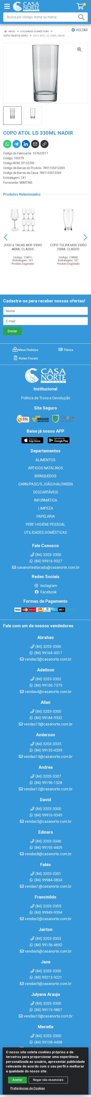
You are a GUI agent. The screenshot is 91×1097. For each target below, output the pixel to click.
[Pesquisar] (82, 17)
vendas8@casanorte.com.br (48, 854)
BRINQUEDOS (45, 476)
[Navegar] (5, 237)
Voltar (81, 30)
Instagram (48, 586)
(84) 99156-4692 (48, 945)
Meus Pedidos (28, 350)
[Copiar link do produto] (44, 144)
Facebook (48, 592)
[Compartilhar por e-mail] (35, 144)
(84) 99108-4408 (48, 1042)
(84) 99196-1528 (48, 783)
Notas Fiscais (28, 358)
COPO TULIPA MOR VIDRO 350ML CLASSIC (68, 247)
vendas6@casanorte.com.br (48, 951)
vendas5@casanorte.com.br (48, 659)
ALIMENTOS (45, 460)
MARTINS (26, 182)
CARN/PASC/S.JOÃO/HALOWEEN (45, 484)
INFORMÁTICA (45, 500)
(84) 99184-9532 (48, 718)
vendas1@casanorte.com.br (48, 886)
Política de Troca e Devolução (45, 398)
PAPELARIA (45, 516)
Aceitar (17, 1080)
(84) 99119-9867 (48, 1010)
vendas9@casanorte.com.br (48, 984)
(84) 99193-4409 (48, 847)
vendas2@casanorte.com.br (48, 919)
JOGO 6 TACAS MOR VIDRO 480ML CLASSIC (23, 247)
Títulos (68, 350)
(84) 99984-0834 (48, 880)
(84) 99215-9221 (48, 977)
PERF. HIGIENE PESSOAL (45, 524)
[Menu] (7, 6)
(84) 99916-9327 (48, 561)
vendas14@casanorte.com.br (48, 757)
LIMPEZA (45, 508)
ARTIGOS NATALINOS (45, 468)
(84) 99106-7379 (48, 685)
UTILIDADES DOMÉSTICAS (45, 532)
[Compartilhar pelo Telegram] (16, 144)
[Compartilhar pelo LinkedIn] (26, 144)
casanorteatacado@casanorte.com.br (48, 567)
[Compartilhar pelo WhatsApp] (7, 144)
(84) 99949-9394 (48, 912)
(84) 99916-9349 (48, 815)
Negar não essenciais (48, 1080)
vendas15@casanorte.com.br (48, 724)
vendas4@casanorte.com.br (48, 692)
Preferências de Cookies (27, 1088)
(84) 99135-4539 (48, 750)
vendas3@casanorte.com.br (48, 821)
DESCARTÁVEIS (45, 492)
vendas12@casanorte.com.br (48, 789)
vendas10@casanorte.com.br (48, 1016)
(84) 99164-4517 (48, 653)
